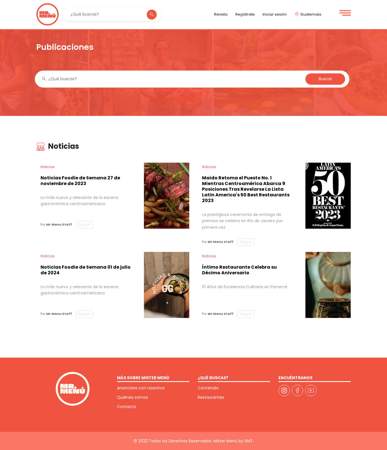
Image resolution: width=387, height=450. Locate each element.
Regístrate (245, 14)
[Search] (152, 15)
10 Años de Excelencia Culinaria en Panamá (244, 287)
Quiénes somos (132, 397)
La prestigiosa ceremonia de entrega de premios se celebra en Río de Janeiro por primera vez (242, 221)
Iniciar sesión (275, 14)
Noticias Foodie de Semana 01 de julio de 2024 (86, 270)
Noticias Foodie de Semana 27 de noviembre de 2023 (80, 181)
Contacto (126, 406)
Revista (220, 14)
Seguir (84, 224)
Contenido (208, 388)
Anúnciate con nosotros (141, 388)
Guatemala (310, 14)
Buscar (325, 79)
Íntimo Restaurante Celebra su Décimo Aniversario (239, 270)
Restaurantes (211, 397)
